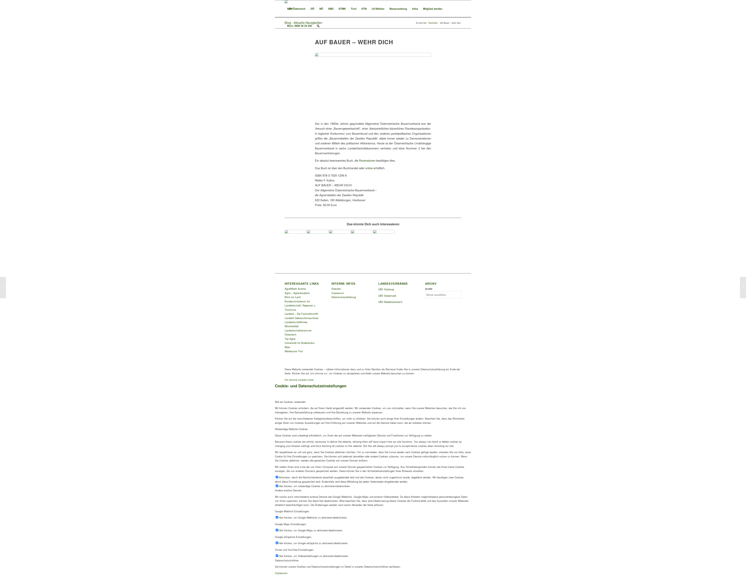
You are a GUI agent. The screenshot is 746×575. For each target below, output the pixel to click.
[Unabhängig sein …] (3, 287)
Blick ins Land (293, 297)
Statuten (336, 289)
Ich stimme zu (293, 380)
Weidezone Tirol (294, 351)
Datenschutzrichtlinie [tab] (286, 560)
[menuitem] (296, 8)
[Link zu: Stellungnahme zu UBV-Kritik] (317, 240)
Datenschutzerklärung (343, 297)
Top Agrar (290, 339)
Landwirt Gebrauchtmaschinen (302, 318)
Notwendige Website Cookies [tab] (291, 429)
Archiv (428, 289)
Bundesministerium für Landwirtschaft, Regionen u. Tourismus (300, 305)
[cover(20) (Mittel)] (373, 85)
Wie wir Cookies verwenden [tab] (290, 402)
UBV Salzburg (386, 289)
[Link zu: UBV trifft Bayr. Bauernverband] (361, 240)
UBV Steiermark (387, 295)
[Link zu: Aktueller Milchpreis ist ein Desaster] (339, 240)
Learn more (307, 380)
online (369, 168)
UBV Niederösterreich (390, 302)
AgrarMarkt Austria (295, 289)
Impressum (337, 293)
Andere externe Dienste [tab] (288, 490)
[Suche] (318, 25)
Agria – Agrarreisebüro (297, 293)
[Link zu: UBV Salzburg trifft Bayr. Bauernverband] (384, 240)
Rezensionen (367, 160)
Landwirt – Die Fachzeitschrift (301, 314)
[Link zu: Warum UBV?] (295, 240)
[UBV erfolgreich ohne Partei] (743, 287)
